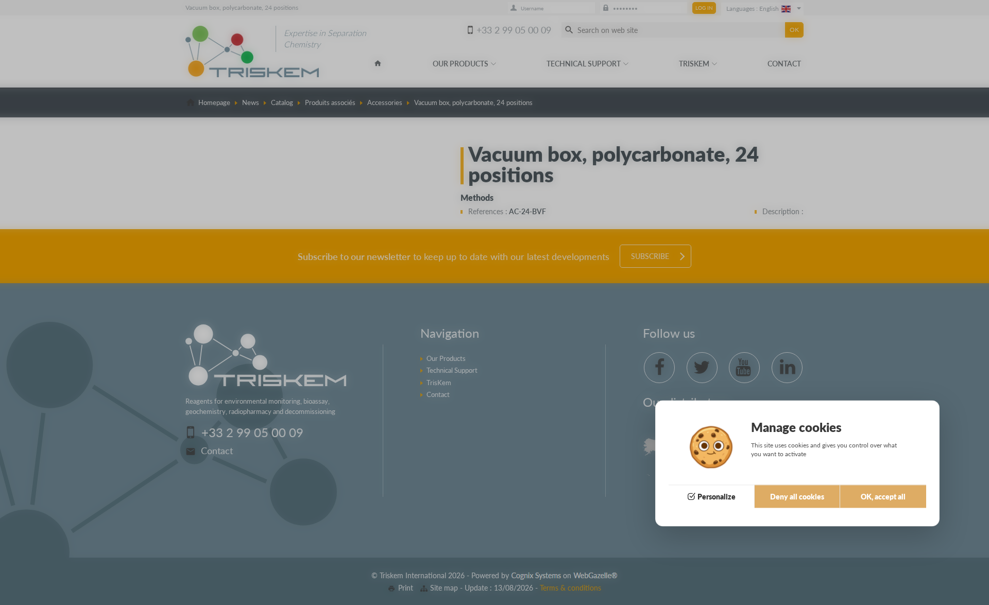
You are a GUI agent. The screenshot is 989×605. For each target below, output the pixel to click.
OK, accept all (883, 497)
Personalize (716, 497)
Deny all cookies (797, 497)
